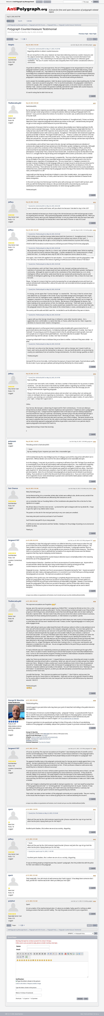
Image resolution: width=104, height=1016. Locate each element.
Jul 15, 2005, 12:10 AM (31, 839)
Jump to (70, 933)
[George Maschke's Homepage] (9, 732)
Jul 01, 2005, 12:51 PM (31, 748)
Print (95, 39)
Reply (89, 39)
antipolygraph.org (33, 59)
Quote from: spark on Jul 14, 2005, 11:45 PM (41, 851)
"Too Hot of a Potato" (44, 742)
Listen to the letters (21, 983)
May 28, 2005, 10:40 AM (32, 202)
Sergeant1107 (13, 540)
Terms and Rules (88, 1014)
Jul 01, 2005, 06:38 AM (31, 700)
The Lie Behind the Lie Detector (70, 718)
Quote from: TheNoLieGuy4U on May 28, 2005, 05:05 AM (44, 234)
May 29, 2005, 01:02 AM (32, 488)
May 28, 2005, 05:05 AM (32, 103)
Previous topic (83, 34)
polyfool (11, 901)
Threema (28, 740)
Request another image (34, 983)
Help (81, 1014)
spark (10, 809)
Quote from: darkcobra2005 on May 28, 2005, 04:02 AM (44, 206)
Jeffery (10, 202)
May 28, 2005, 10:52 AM (32, 230)
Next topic (92, 34)
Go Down (10, 39)
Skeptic (11, 45)
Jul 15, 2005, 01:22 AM (31, 901)
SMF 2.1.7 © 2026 (9, 1014)
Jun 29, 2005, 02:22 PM (32, 540)
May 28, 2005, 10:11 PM (32, 373)
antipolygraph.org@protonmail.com (40, 739)
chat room (46, 734)
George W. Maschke (16, 700)
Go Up (9, 925)
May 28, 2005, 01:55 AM (32, 45)
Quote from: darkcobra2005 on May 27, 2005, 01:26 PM (44, 49)
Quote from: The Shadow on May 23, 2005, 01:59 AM (43, 813)
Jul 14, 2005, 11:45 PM (31, 809)
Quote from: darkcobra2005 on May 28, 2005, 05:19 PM (44, 377)
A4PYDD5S (35, 740)
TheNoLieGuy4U (14, 103)
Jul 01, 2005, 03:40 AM (31, 601)
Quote (93, 96)
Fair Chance (13, 488)
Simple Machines (19, 1014)
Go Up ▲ (96, 1014)
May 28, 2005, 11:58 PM (32, 441)
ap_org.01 (45, 735)
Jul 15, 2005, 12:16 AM (31, 875)
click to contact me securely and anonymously (44, 737)
